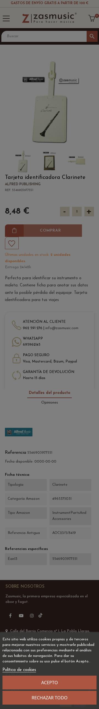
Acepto (49, 683)
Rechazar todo (50, 698)
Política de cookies (19, 670)
